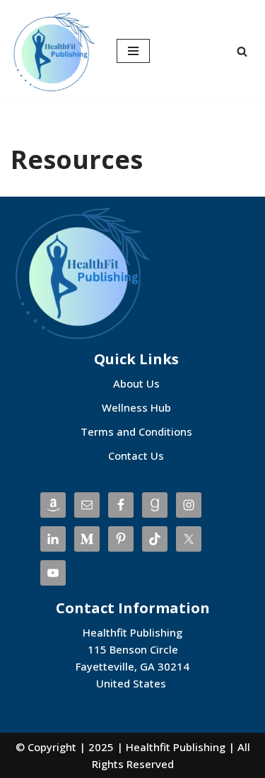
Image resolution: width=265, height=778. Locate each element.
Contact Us (136, 455)
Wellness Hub (136, 407)
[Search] (242, 51)
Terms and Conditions (136, 431)
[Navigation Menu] (133, 51)
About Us (136, 383)
